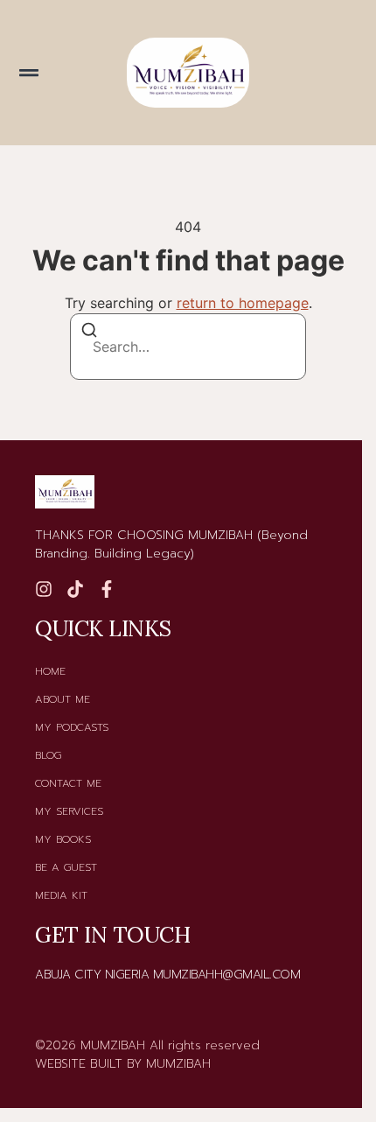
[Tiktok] (75, 589)
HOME (50, 671)
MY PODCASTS (71, 727)
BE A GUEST (66, 867)
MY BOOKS (63, 839)
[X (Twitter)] (106, 589)
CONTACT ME (68, 783)
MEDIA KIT (61, 895)
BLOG (48, 755)
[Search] (89, 332)
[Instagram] (43, 589)
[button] (28, 73)
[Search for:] (188, 346)
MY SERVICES (69, 811)
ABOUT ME (62, 699)
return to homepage (243, 303)
